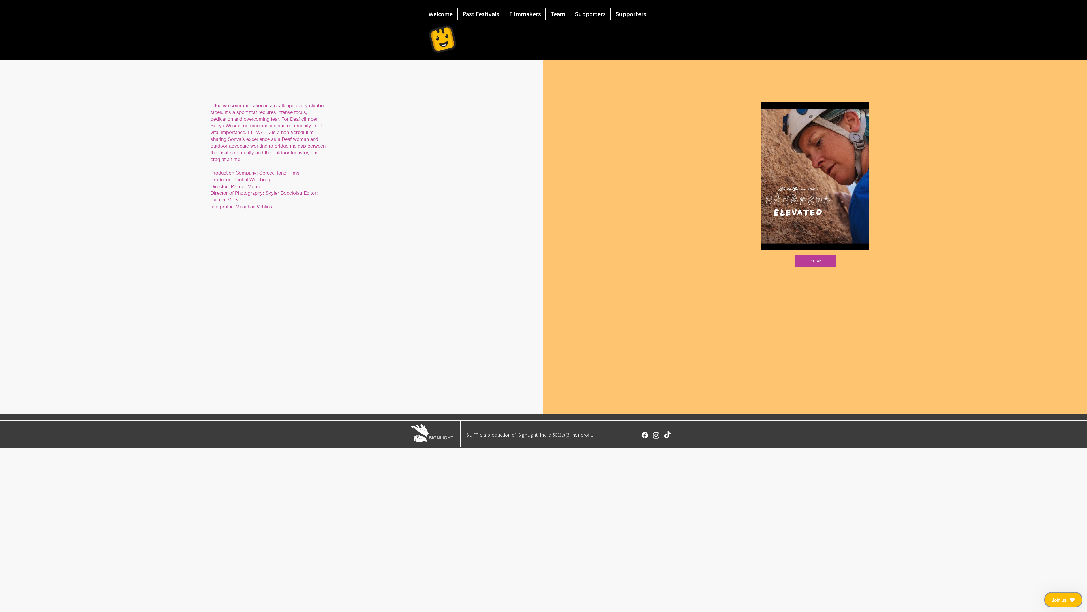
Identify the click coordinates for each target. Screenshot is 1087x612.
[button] (1063, 599)
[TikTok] (667, 435)
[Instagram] (656, 435)
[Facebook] (645, 435)
